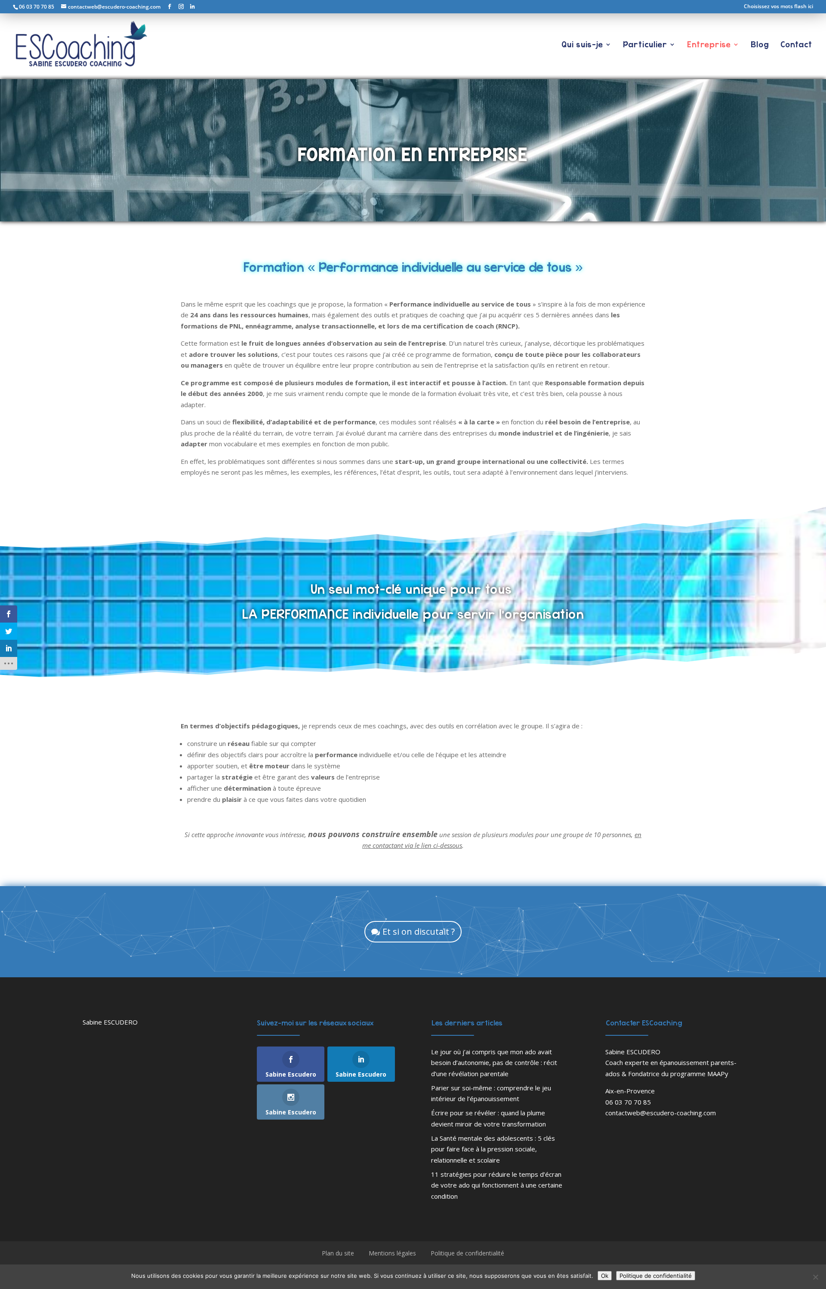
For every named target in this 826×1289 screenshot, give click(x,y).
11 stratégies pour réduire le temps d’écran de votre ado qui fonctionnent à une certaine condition (496, 1185)
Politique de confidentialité (467, 1253)
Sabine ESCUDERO (110, 1022)
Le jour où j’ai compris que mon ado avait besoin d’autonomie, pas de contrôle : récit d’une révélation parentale (494, 1062)
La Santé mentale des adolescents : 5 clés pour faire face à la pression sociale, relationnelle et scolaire (493, 1149)
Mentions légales (392, 1253)
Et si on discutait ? (418, 931)
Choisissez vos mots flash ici (778, 7)
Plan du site (338, 1253)
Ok (604, 1275)
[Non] (815, 1277)
